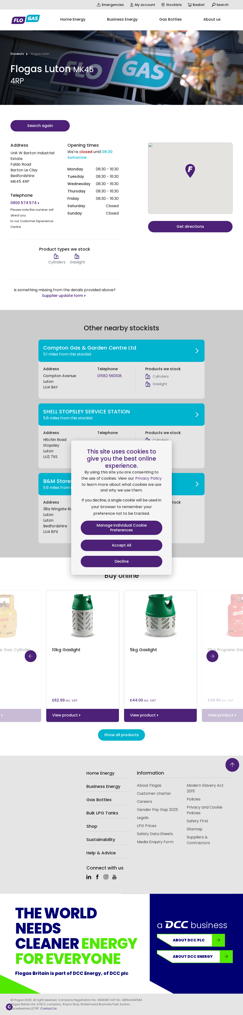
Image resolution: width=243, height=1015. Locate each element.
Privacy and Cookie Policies (204, 810)
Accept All (121, 545)
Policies (194, 799)
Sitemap (194, 829)
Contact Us (48, 1008)
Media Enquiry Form (155, 842)
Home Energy (100, 773)
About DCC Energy (193, 956)
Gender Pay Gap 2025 (157, 809)
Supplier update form (62, 295)
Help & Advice (101, 853)
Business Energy (103, 786)
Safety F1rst (197, 821)
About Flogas (149, 785)
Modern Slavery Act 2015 (205, 788)
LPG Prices (146, 825)
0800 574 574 (23, 203)
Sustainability (100, 839)
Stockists (17, 54)
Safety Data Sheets (155, 834)
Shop (91, 826)
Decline (122, 561)
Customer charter (154, 793)
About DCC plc (189, 940)
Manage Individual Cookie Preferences (122, 528)
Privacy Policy (148, 478)
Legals (143, 817)
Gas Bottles (99, 800)
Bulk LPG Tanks (102, 813)
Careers (144, 801)
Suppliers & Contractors (198, 840)
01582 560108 (109, 376)
